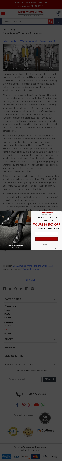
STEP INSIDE (46, 239)
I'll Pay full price (46, 244)
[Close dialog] (61, 211)
